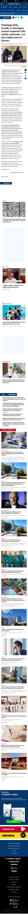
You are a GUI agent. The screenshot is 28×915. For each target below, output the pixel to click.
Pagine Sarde (14, 853)
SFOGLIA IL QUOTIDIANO (7, 13)
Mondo (24, 7)
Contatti (14, 884)
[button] (13, 17)
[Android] (14, 903)
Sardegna (15, 7)
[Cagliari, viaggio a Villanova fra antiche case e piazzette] (14, 275)
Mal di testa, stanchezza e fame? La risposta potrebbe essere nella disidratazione (13, 659)
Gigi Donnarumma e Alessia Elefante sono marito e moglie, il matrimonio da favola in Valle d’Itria (14, 381)
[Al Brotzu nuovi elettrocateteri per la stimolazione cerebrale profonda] (14, 528)
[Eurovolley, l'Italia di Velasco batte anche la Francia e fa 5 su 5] (14, 312)
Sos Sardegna (11, 10)
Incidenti (18, 10)
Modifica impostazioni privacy (14, 887)
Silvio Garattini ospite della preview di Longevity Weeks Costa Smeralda (13, 409)
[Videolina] (14, 829)
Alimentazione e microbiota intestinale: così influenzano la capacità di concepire (12, 746)
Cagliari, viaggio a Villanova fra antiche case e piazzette (13, 286)
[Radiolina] (14, 835)
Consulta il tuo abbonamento (14, 843)
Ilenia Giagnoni (5, 412)
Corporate (14, 891)
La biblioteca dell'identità (14, 848)
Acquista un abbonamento (14, 845)
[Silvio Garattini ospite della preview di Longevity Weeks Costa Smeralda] (14, 500)
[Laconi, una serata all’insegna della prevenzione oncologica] (14, 761)
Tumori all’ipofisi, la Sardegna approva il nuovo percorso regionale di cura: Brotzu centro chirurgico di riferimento (13, 405)
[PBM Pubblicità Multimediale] (14, 871)
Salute (6, 18)
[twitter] (2, 1)
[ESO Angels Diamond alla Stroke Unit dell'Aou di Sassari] (14, 704)
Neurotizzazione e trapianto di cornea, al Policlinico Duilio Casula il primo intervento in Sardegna (14, 424)
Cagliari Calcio (25, 10)
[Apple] (14, 900)
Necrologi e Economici (14, 879)
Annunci (14, 850)
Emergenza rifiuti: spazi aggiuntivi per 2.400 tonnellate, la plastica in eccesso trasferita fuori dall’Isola (14, 220)
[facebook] (4, 1)
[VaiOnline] (14, 868)
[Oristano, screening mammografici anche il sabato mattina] (14, 617)
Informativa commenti (14, 889)
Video (10, 7)
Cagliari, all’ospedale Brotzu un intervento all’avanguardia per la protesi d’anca (14, 419)
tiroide (6, 176)
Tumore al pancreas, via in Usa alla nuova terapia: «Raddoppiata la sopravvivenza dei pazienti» (14, 399)
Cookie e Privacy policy (14, 877)
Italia (20, 7)
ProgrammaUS (4, 7)
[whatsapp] (6, 1)
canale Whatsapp (23, 66)
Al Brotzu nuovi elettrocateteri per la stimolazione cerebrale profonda (12, 414)
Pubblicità (14, 882)
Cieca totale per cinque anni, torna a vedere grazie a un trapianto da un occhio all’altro (12, 687)
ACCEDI (25, 1)
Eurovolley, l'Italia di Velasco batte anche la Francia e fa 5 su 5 (14, 323)
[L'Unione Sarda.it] (14, 3)
